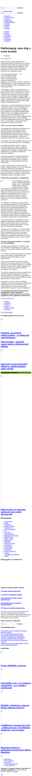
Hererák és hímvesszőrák (11, 535)
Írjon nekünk (7, 762)
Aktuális (6, 27)
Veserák (6, 556)
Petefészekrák (8, 548)
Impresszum (7, 759)
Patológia (7, 38)
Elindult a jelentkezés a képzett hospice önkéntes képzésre (15, 706)
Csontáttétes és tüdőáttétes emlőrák (11, 594)
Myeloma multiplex (9, 543)
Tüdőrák (6, 553)
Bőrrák (6, 523)
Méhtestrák (7, 542)
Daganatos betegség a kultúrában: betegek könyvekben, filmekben (16, 749)
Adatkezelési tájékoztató (11, 764)
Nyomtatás (7, 309)
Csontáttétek (7, 524)
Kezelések (7, 19)
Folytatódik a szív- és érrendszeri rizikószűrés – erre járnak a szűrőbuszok (16, 685)
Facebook (7, 303)
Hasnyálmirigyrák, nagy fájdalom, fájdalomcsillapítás (11, 603)
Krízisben (7, 25)
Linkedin (6, 306)
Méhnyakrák (7, 540)
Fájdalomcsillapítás (9, 22)
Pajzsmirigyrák (8, 546)
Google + (7, 304)
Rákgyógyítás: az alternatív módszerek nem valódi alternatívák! (13, 511)
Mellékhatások (8, 20)
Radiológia (7, 41)
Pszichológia (7, 39)
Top (2, 774)
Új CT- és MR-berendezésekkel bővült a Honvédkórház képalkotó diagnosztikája (12, 634)
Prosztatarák (7, 550)
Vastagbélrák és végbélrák (11, 554)
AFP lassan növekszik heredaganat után (13, 608)
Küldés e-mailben (9, 307)
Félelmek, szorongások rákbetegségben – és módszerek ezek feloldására (15, 335)
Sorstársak (7, 24)
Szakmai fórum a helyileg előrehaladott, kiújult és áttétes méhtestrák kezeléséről (14, 644)
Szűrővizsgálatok (9, 17)
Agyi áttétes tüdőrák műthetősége (11, 591)
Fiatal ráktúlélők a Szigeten (13, 665)
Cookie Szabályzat (9, 765)
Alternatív (7, 28)
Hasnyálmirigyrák (9, 534)
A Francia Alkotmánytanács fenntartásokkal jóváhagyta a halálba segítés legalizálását (13, 637)
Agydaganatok (8, 521)
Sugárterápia (7, 36)
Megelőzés (7, 16)
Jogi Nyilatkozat (8, 760)
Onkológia (7, 34)
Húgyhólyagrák (8, 537)
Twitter (6, 301)
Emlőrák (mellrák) (9, 526)
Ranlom (16, 771)
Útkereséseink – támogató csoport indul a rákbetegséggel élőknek (14, 344)
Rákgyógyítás (16, 3)
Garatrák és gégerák (9, 529)
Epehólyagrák (8, 528)
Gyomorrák (7, 532)
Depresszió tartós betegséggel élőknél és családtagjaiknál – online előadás (14, 366)
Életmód (6, 33)
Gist (5, 531)
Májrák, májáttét (8, 539)
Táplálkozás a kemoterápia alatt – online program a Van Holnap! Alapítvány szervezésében (15, 727)
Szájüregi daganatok (10, 551)
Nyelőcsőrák (7, 545)
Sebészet (6, 31)
